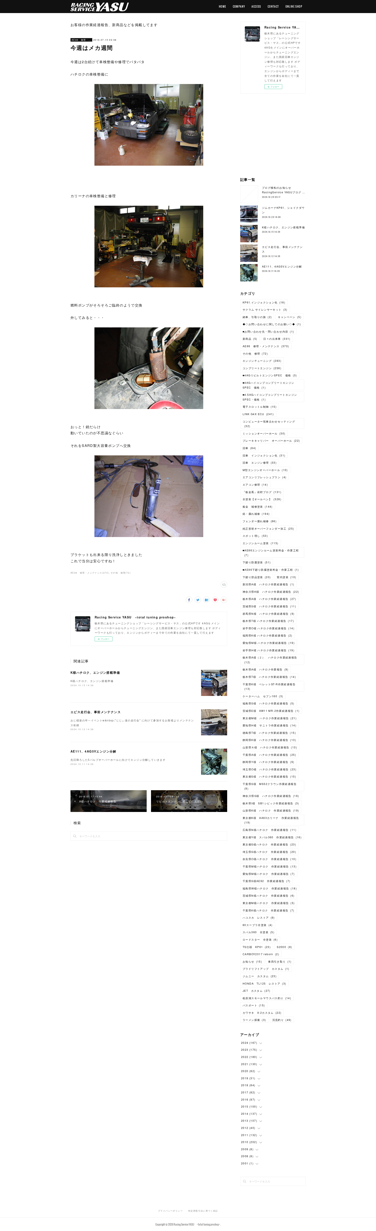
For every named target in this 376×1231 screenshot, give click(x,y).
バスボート (254, 1005)
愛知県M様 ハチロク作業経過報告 (269, 643)
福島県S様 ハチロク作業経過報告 (268, 703)
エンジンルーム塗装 (261, 543)
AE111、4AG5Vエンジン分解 (93, 751)
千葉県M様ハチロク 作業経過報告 (270, 866)
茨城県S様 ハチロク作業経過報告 (269, 606)
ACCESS (256, 6)
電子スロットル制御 (260, 406)
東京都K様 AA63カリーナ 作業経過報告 (271, 820)
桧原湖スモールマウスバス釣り (267, 998)
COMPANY (239, 6)
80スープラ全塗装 (258, 925)
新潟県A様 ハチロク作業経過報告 (268, 584)
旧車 (249, 448)
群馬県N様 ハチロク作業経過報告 (269, 613)
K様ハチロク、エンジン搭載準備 (95, 672)
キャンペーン (289, 317)
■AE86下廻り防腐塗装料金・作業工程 (271, 569)
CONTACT (273, 6)
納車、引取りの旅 (257, 317)
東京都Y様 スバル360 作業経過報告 (272, 837)
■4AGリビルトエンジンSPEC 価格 (270, 375)
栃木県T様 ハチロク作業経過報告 (268, 621)
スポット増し (255, 535)
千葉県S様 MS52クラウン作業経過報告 (270, 786)
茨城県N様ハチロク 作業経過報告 (269, 895)
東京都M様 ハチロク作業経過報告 (270, 718)
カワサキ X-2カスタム (262, 1012)
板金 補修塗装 (258, 506)
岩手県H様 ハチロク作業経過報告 (268, 650)
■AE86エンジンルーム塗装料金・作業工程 (271, 552)
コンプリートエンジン (262, 368)
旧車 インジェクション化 (264, 455)
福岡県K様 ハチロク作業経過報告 (267, 635)
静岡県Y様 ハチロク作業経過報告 (268, 762)
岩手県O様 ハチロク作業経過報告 (268, 628)
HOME (222, 6)
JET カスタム (256, 990)
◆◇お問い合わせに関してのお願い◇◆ (272, 324)
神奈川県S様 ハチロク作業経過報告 (271, 796)
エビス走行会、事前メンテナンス (95, 712)
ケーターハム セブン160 (263, 696)
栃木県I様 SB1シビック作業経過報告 (271, 803)
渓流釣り (282, 1020)
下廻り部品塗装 (257, 577)
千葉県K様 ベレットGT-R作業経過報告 (269, 686)
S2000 (284, 947)
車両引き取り (280, 961)
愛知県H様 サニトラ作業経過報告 (269, 725)
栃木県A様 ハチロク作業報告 (266, 669)
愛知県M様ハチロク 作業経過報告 (269, 874)
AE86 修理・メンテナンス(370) (89, 572)
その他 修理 (255, 353)
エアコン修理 (255, 484)
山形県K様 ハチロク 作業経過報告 (271, 810)
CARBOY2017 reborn (261, 954)
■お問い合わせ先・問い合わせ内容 (268, 331)
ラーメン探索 (254, 1020)
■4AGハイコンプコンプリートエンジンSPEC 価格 (268, 385)
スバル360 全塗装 (258, 932)
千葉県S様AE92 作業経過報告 (266, 881)
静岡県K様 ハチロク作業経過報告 (269, 740)
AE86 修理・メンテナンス (81, 39)
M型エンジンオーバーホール (265, 470)
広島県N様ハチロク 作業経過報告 (269, 830)
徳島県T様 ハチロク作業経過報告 (269, 732)
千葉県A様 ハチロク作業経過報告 (269, 754)
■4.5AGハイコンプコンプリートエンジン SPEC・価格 (271, 397)
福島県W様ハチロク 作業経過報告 (270, 888)
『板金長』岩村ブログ (262, 492)
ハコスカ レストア (259, 917)
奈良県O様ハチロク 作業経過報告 (269, 859)
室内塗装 (286, 577)
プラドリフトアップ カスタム (266, 968)
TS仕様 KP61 (257, 947)
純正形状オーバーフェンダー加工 (268, 528)
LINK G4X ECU (258, 414)
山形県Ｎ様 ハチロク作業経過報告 (270, 747)
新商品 (250, 338)
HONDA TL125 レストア (264, 983)
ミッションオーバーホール (264, 433)
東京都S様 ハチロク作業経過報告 (269, 776)
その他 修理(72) (121, 572)
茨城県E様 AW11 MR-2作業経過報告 (271, 710)
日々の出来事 (276, 338)
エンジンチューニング (262, 360)
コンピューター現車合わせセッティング (269, 423)
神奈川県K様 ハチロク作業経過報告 (271, 591)
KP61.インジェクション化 (264, 302)
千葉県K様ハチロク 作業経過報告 (268, 910)
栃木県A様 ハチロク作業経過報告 (269, 599)
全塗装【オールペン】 (262, 499)
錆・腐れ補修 (256, 513)
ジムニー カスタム (260, 976)
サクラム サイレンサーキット (265, 309)
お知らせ (252, 961)
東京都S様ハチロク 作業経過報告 (269, 844)
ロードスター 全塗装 (260, 939)
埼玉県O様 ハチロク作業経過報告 (269, 769)
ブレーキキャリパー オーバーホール (271, 440)
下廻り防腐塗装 (257, 562)
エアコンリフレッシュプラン (264, 477)
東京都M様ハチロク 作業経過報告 (269, 903)
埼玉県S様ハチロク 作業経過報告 (269, 852)
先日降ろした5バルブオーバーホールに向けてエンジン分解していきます (118, 759)
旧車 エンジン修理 (260, 462)
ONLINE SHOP (293, 6)
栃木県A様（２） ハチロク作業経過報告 (270, 659)
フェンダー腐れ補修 (260, 521)
